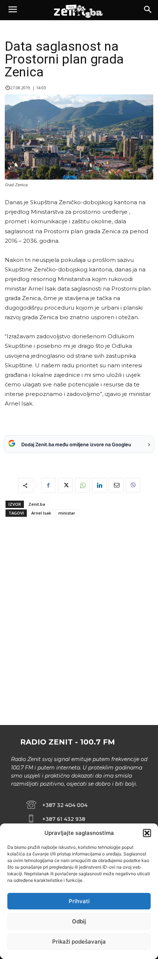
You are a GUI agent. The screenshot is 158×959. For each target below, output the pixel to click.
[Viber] (133, 485)
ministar (66, 513)
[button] (147, 833)
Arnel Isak (41, 513)
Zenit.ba (36, 504)
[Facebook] (48, 485)
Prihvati (79, 901)
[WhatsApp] (82, 485)
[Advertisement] (79, 636)
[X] (65, 485)
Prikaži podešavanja (79, 941)
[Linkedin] (99, 485)
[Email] (116, 485)
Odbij (79, 921)
